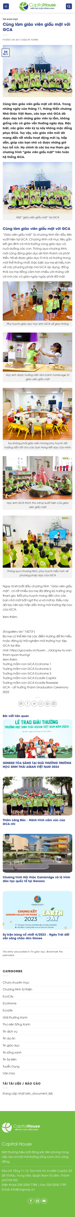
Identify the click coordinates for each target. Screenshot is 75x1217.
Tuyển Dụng (11, 1066)
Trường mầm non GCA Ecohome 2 (27, 669)
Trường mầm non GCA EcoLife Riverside (30, 683)
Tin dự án (9, 1038)
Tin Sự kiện (10, 1059)
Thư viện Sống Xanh (16, 1024)
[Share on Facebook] (28, 704)
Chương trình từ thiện (17, 989)
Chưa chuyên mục (16, 982)
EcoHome (9, 1003)
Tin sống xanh (12, 1052)
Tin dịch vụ (10, 1031)
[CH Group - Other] (37, 6)
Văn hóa (9, 1073)
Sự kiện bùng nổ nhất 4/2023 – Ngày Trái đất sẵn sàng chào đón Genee (36, 936)
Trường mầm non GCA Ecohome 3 (27, 673)
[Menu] (6, 6)
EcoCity (8, 996)
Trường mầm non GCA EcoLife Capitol (29, 678)
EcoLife (8, 1010)
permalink (8, 955)
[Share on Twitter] (34, 704)
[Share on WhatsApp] (21, 704)
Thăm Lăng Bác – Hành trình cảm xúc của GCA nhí (34, 822)
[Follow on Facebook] (31, 1201)
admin (34, 39)
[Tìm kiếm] (69, 6)
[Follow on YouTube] (44, 1201)
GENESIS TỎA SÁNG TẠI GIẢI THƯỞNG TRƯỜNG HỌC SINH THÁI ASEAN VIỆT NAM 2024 (37, 765)
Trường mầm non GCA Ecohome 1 (27, 664)
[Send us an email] (38, 1201)
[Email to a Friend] (41, 704)
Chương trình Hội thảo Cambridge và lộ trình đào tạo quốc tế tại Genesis (36, 879)
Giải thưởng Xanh (15, 1017)
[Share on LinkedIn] (54, 704)
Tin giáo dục (10, 19)
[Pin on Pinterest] (47, 704)
